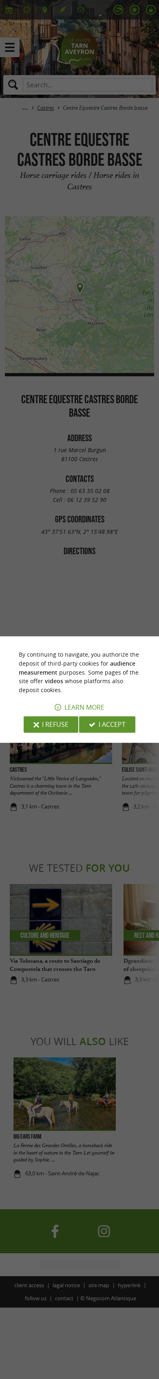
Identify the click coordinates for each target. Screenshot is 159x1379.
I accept (112, 724)
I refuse (55, 724)
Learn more (84, 707)
